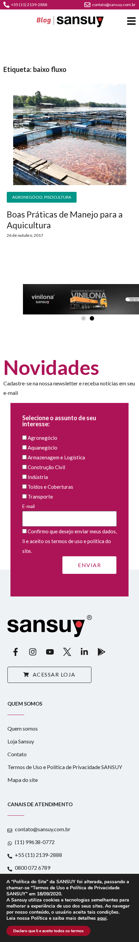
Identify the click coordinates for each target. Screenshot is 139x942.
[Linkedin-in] (84, 652)
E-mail (28, 506)
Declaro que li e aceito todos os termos (48, 931)
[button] (83, 318)
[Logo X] (67, 652)
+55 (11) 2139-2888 (29, 4)
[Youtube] (50, 652)
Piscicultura (57, 197)
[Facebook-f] (15, 652)
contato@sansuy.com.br (114, 4)
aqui (102, 918)
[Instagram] (33, 652)
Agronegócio (27, 197)
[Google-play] (101, 652)
